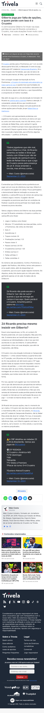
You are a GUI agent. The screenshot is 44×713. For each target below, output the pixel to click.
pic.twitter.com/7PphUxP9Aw (20, 307)
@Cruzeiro (20, 444)
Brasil (8, 10)
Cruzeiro (6, 64)
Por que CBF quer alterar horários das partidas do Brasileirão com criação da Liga (32, 553)
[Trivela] (10, 3)
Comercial (28, 649)
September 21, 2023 (16, 176)
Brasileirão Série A (16, 10)
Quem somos (7, 640)
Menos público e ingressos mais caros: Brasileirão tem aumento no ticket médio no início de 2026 (11, 553)
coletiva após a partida (18, 100)
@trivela (19, 304)
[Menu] (37, 3)
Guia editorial (7, 643)
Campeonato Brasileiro (28, 69)
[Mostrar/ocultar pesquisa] (40, 3)
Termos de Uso (30, 640)
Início (4, 10)
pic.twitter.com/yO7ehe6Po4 (20, 473)
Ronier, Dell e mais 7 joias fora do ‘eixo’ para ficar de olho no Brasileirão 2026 (32, 577)
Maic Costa (14, 508)
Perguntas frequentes (10, 653)
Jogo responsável (31, 653)
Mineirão (36, 411)
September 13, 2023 (16, 481)
